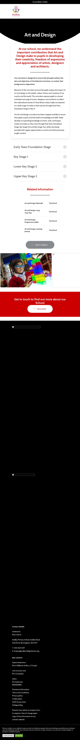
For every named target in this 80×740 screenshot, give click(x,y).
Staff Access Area (19, 702)
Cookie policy (17, 699)
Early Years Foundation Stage (32, 147)
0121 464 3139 (19, 648)
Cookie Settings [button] (8, 735)
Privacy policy (17, 696)
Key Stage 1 (21, 156)
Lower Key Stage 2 (25, 166)
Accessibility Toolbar (40, 2)
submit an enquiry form (31, 710)
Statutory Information (20, 689)
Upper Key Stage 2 (25, 176)
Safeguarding (17, 705)
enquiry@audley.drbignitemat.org (26, 651)
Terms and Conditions (20, 693)
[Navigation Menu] (16, 11)
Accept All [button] (19, 735)
